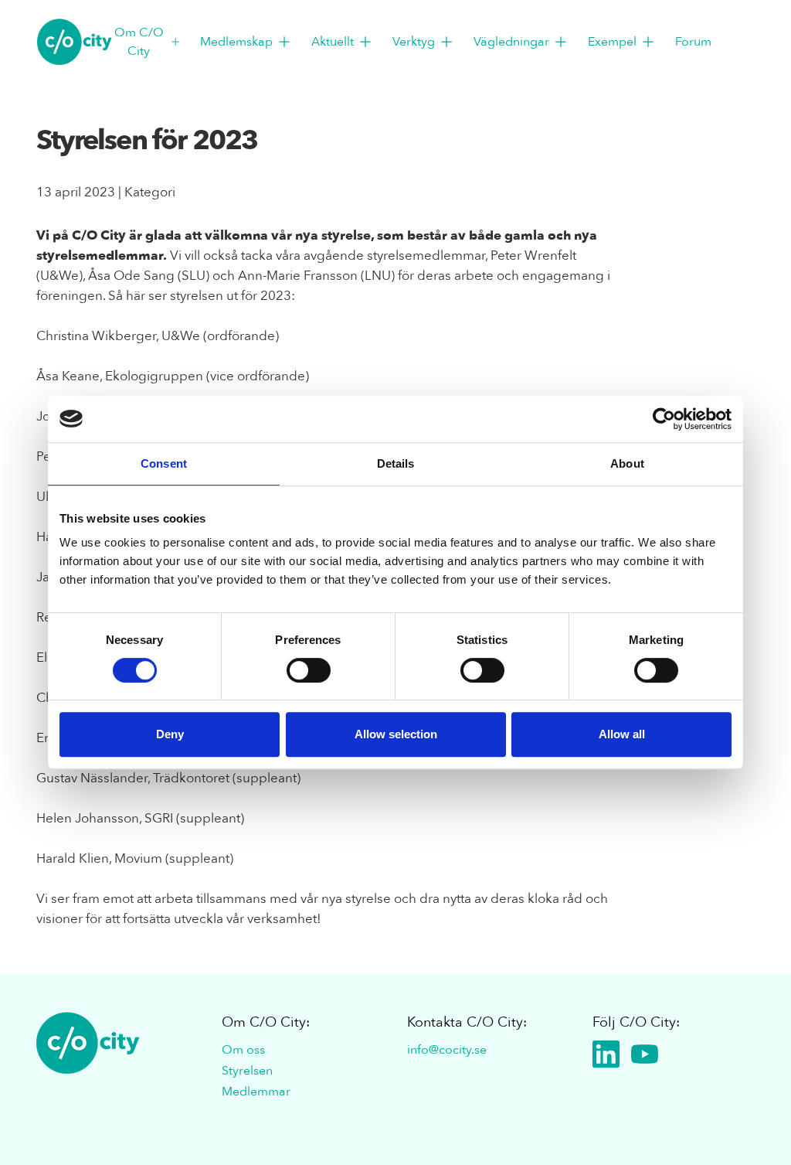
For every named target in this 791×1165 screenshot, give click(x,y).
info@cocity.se (447, 1049)
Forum (693, 41)
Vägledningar (511, 41)
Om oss (243, 1049)
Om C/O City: (266, 1022)
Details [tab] (396, 463)
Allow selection (396, 734)
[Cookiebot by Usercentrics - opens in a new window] (664, 419)
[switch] (309, 670)
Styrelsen (247, 1070)
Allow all (622, 734)
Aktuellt (332, 41)
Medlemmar (256, 1091)
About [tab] (627, 463)
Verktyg (413, 41)
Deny (170, 734)
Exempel (612, 41)
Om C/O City (139, 42)
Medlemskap (236, 41)
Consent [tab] (164, 463)
